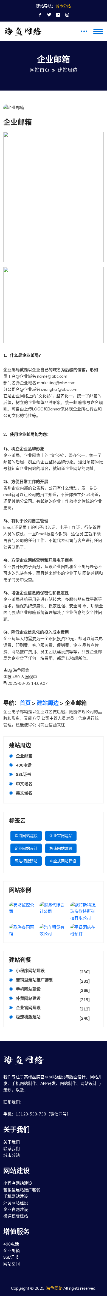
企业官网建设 (53, 1008)
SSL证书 (23, 774)
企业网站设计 (26, 848)
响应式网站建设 (62, 861)
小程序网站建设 (53, 971)
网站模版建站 (26, 861)
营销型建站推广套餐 (53, 980)
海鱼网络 (54, 1288)
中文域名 (24, 783)
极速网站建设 (60, 848)
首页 (25, 703)
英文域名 (24, 793)
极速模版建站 (53, 1017)
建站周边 (48, 703)
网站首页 (39, 70)
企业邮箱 (24, 755)
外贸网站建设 (53, 999)
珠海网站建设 (26, 835)
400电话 (24, 765)
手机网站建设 (53, 989)
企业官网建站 (60, 835)
